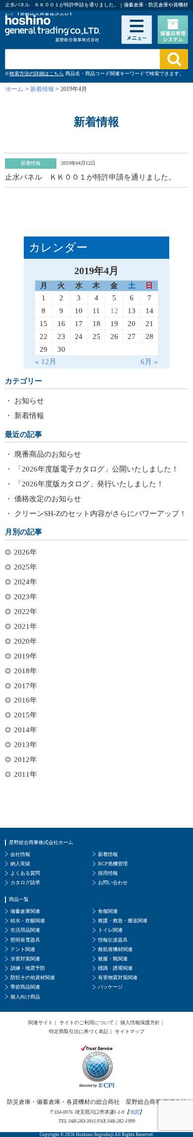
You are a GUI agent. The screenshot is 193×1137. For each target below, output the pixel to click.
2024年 (25, 582)
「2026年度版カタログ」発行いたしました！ (89, 484)
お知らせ (29, 401)
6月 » (149, 361)
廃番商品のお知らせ (47, 454)
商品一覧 (19, 899)
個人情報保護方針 (140, 1022)
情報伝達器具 (113, 940)
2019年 (25, 656)
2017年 (25, 686)
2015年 (25, 715)
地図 (134, 1112)
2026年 (25, 552)
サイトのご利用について (86, 1022)
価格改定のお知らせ (47, 499)
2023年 (25, 597)
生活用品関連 (25, 930)
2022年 (25, 612)
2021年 (25, 626)
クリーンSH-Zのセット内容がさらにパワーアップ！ (100, 514)
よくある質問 (25, 873)
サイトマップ (130, 1031)
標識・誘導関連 (115, 968)
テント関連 (22, 949)
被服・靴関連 (113, 958)
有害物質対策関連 (118, 977)
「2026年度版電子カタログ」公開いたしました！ (96, 469)
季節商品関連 (25, 987)
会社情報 (20, 854)
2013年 (25, 745)
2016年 (25, 700)
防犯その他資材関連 (32, 977)
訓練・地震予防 (27, 968)
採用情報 (108, 873)
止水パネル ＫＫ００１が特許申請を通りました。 (90, 177)
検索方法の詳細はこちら (36, 73)
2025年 (25, 567)
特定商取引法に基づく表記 (78, 1031)
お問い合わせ (113, 882)
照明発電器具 (25, 940)
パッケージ (110, 987)
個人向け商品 (25, 996)
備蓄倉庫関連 (25, 911)
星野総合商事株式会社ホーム (41, 842)
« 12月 (45, 361)
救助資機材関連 (115, 949)
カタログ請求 (25, 882)
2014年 (25, 730)
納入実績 (20, 863)
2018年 (25, 671)
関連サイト (40, 1022)
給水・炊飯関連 (27, 920)
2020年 (25, 641)
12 (114, 310)
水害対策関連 (25, 958)
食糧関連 (108, 911)
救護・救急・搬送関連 (122, 920)
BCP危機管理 (113, 863)
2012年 (25, 759)
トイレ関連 (110, 930)
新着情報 (29, 416)
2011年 (25, 774)
